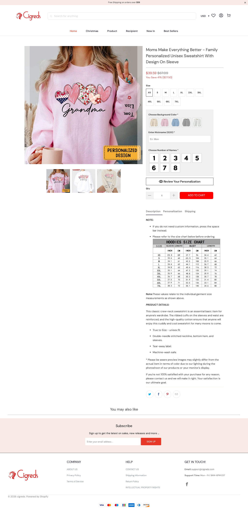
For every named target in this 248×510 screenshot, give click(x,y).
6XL (168, 101)
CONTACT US (132, 469)
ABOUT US (72, 469)
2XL (190, 92)
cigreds (21, 496)
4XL (150, 101)
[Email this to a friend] (176, 394)
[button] (112, 31)
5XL (159, 101)
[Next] (140, 105)
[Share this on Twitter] (149, 394)
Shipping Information (136, 475)
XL (181, 92)
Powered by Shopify (37, 496)
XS (149, 92)
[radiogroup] (179, 122)
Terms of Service (75, 481)
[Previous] (27, 105)
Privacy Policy (74, 475)
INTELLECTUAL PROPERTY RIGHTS (143, 487)
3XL (199, 92)
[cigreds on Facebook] (187, 484)
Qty (148, 188)
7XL (177, 101)
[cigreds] (28, 16)
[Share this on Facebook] (158, 394)
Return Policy (132, 481)
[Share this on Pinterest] (167, 394)
